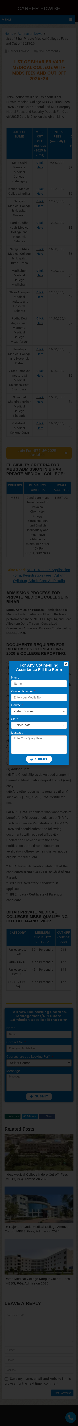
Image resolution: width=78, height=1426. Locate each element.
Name (15, 677)
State (15, 718)
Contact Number (22, 691)
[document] (39, 713)
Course (16, 705)
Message (17, 732)
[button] (66, 664)
